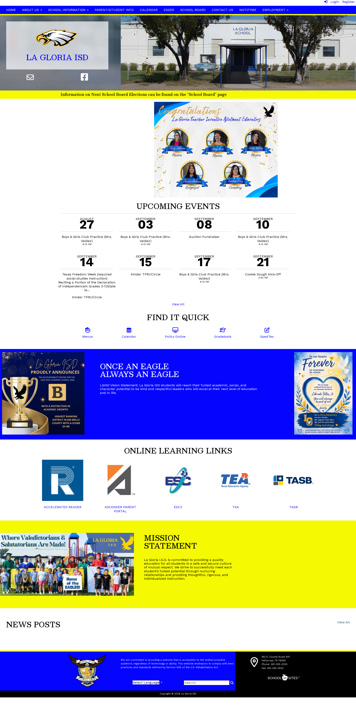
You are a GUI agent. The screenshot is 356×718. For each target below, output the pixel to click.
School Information (67, 10)
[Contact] (30, 77)
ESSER (169, 10)
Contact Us (222, 10)
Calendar (149, 10)
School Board (193, 10)
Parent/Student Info (114, 10)
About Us (31, 10)
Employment (274, 10)
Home (11, 10)
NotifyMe (247, 10)
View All (178, 304)
